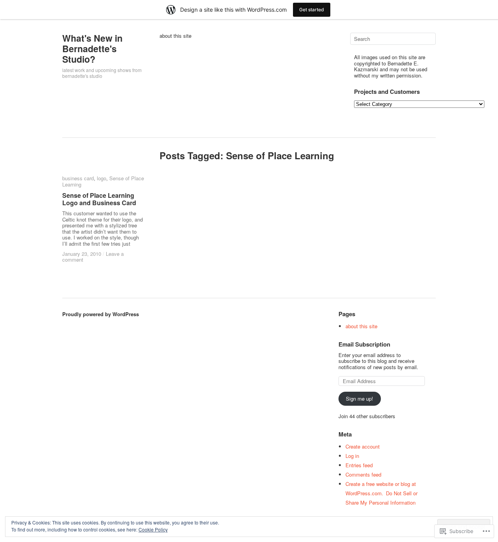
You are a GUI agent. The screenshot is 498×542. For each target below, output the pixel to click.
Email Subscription (364, 344)
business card (78, 178)
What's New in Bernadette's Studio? (92, 48)
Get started (311, 9)
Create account (362, 446)
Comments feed (363, 474)
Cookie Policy (153, 529)
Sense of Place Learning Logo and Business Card (99, 199)
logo (101, 178)
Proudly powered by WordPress (100, 314)
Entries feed (359, 465)
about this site (175, 36)
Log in (352, 455)
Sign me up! (359, 398)
